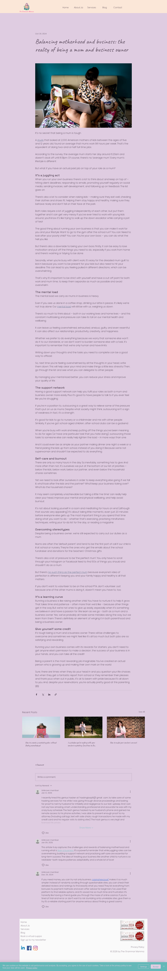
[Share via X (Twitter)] (43, 694)
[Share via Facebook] (36, 694)
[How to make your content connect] (126, 727)
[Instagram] (35, 948)
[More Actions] (130, 791)
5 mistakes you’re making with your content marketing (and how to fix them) (81, 744)
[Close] (163, 966)
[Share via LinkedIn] (49, 694)
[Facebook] (29, 948)
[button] (91, 7)
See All (142, 711)
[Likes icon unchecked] (43, 833)
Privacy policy (31, 967)
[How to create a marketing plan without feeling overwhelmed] (41, 727)
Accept (156, 966)
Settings (143, 966)
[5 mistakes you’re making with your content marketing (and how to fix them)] (84, 727)
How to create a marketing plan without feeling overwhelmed (40, 744)
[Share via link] (55, 694)
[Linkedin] (23, 948)
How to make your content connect (123, 742)
